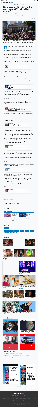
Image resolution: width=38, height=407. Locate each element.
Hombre (24, 398)
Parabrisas (29, 398)
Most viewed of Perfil (27, 365)
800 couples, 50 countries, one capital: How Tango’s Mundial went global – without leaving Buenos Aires (14, 217)
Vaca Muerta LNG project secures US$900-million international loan (15, 125)
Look (18, 400)
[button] (34, 22)
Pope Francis (6, 228)
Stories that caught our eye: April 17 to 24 (11, 357)
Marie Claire (12, 398)
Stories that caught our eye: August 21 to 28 (14, 171)
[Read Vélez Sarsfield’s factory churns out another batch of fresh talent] (22, 213)
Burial (8, 232)
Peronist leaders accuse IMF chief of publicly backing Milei (13, 353)
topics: (5, 229)
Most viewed (7, 364)
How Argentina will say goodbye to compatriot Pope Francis (13, 360)
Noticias (16, 398)
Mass (5, 232)
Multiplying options (10, 88)
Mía (24, 400)
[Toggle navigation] (1, 2)
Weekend (14, 400)
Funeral (15, 232)
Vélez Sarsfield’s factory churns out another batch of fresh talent (29, 216)
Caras (8, 398)
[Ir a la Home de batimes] (19, 393)
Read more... (11, 65)
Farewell (11, 232)
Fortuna (20, 398)
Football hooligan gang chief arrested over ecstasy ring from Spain (14, 147)
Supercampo (34, 398)
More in (4, 318)
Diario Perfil (4, 398)
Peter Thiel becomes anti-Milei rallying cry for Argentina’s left (14, 191)
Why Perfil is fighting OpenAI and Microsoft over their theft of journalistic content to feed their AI (16, 109)
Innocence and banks (10, 68)
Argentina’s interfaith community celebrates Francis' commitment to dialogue (17, 355)
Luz (21, 400)
